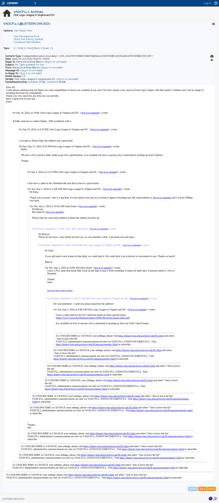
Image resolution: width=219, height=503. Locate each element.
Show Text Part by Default (28, 39)
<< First (19, 48)
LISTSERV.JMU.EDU (13, 499)
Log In (207, 3)
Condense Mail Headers (27, 42)
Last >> (48, 48)
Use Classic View (23, 30)
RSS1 (202, 488)
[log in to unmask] (55, 61)
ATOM (192, 488)
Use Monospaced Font (26, 36)
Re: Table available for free (29, 64)
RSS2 (211, 488)
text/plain (33, 82)
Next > (38, 48)
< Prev (28, 48)
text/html (52, 82)
